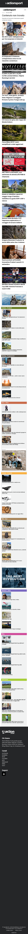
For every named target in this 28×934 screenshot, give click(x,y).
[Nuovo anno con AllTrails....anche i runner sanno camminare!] (14, 371)
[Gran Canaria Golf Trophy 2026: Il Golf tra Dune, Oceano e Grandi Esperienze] (14, 684)
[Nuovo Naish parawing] (14, 670)
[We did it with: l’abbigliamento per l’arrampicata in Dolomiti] (14, 313)
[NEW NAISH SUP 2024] (14, 615)
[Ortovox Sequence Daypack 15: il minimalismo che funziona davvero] (14, 534)
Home (3, 12)
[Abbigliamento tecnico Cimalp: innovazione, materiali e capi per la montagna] (14, 345)
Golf (3, 765)
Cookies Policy (9, 930)
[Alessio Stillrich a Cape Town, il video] (14, 595)
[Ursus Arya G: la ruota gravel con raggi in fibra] (14, 509)
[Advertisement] (14, 795)
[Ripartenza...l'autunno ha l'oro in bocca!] (14, 393)
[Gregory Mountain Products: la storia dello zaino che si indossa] (14, 324)
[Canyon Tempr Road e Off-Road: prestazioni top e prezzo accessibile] (14, 499)
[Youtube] (4, 774)
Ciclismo (4, 758)
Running (4, 755)
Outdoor (5, 753)
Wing (3, 764)
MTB (3, 760)
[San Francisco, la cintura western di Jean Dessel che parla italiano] (14, 417)
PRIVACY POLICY (18, 930)
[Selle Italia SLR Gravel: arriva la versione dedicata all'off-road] (14, 488)
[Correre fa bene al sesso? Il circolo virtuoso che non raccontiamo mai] (14, 382)
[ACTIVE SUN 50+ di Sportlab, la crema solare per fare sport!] (14, 361)
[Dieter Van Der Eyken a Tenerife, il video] (14, 605)
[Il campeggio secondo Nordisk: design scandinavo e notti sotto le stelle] (14, 334)
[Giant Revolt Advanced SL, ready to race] (14, 478)
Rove (3, 757)
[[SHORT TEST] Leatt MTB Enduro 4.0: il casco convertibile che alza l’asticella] (14, 556)
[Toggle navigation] (25, 9)
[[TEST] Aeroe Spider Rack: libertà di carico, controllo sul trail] (14, 545)
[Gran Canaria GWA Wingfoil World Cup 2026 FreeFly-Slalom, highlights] (14, 650)
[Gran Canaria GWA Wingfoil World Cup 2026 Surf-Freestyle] (14, 639)
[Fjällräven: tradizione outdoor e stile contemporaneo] (14, 407)
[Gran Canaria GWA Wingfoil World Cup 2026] (14, 660)
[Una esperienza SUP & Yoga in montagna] (14, 624)
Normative (14, 932)
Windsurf (5, 762)
